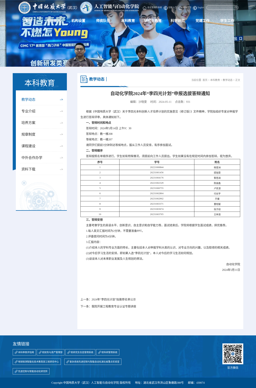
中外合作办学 (31, 158)
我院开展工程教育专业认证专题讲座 (114, 306)
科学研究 (178, 21)
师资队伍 (103, 21)
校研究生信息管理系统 (82, 352)
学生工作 (227, 21)
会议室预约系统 (154, 7)
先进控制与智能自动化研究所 (33, 371)
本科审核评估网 (26, 352)
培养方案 (28, 123)
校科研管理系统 (109, 352)
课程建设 (28, 146)
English (201, 7)
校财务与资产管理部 (52, 352)
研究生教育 (153, 21)
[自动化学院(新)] (79, 8)
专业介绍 (28, 111)
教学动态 (28, 100)
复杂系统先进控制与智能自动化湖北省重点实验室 (94, 361)
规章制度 (28, 134)
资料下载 (28, 169)
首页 (28, 21)
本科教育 (128, 21)
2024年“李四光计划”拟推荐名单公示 (114, 299)
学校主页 (187, 7)
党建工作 (203, 21)
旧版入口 (172, 7)
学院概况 (53, 21)
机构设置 (78, 21)
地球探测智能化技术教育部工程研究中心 (38, 361)
